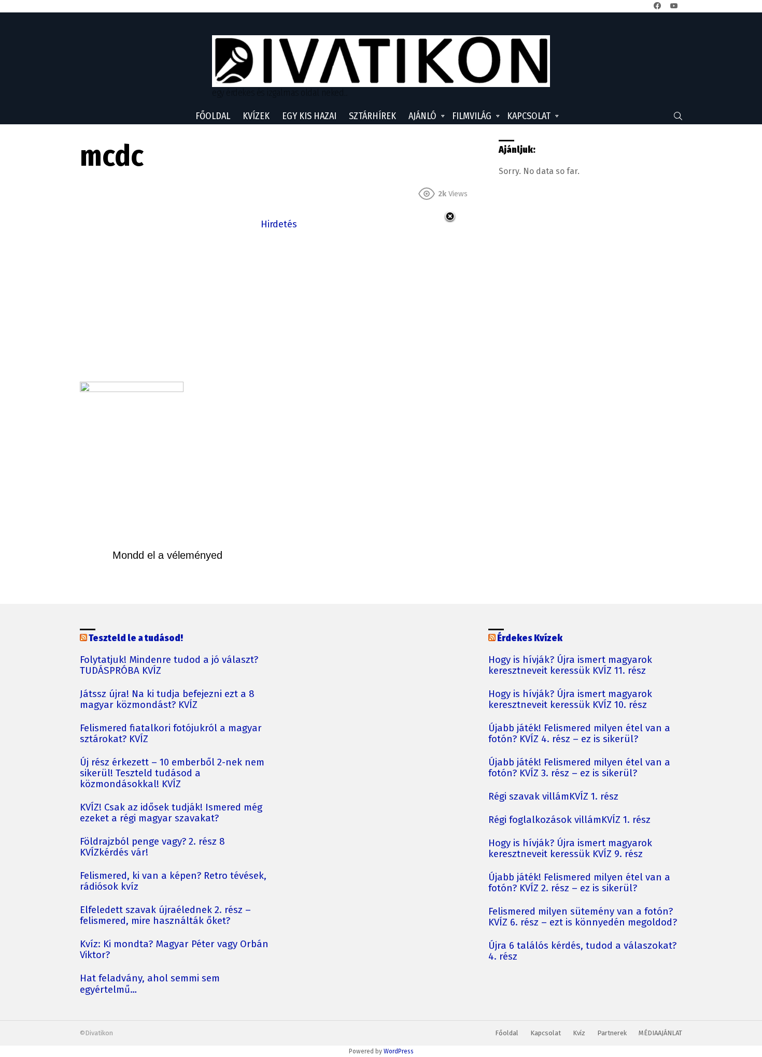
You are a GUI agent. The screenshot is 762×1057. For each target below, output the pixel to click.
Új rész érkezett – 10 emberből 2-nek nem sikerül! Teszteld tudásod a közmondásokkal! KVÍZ (172, 773)
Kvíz (579, 1033)
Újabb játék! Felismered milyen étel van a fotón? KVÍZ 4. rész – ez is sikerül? (579, 734)
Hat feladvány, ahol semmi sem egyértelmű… (150, 984)
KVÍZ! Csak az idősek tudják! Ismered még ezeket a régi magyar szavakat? (171, 813)
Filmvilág (471, 116)
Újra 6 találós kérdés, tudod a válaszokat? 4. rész (582, 951)
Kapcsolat (529, 116)
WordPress (399, 1051)
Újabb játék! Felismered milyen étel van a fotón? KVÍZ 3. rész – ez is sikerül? (579, 768)
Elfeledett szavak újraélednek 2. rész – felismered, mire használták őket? (165, 915)
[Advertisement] (278, 304)
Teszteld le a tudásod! (136, 638)
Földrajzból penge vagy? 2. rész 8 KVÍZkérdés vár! (152, 847)
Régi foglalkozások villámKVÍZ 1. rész (569, 820)
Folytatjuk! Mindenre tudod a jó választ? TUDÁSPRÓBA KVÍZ (169, 665)
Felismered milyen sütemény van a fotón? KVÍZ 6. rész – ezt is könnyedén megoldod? (582, 917)
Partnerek (612, 1033)
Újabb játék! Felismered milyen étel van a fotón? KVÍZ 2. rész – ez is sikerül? (579, 883)
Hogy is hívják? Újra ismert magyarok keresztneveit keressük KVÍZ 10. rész (570, 700)
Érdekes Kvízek (529, 638)
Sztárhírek (372, 116)
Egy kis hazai (309, 116)
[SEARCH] (678, 116)
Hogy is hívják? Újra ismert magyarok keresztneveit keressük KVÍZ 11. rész (570, 665)
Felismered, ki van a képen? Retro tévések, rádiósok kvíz (173, 881)
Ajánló (422, 116)
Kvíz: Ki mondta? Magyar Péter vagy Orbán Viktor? (174, 950)
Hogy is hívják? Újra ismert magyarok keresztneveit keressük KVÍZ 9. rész (570, 849)
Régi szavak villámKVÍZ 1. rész (553, 796)
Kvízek (256, 116)
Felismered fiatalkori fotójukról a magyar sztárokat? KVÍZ (171, 734)
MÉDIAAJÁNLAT (660, 1033)
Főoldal (212, 116)
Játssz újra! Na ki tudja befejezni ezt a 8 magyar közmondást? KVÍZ (167, 700)
